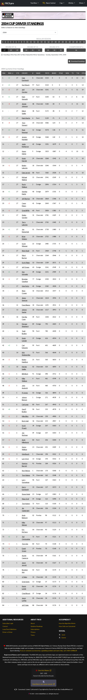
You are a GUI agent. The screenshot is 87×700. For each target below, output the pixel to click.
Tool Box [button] (33, 3)
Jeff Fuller (25, 605)
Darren (63, 638)
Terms (33, 635)
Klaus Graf (25, 499)
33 (48, 50)
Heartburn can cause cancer (42, 684)
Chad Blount (26, 593)
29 (17, 50)
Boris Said (25, 421)
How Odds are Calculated (67, 626)
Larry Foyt (25, 459)
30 (26, 50)
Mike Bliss (25, 416)
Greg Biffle (25, 210)
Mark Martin (26, 118)
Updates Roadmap (37, 626)
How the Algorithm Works (67, 623)
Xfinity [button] (71, 3)
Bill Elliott (25, 374)
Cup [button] (61, 3)
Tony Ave (25, 544)
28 (11, 50)
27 (4, 50)
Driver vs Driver (7, 632)
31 (33, 50)
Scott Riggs (26, 263)
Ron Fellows (26, 471)
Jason (63, 635)
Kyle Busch (25, 454)
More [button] (81, 3)
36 (76, 50)
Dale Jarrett (26, 173)
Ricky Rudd (25, 251)
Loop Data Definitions (9, 629)
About (33, 623)
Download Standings (78, 61)
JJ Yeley (24, 577)
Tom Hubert (26, 504)
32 (39, 50)
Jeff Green (25, 267)
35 (61, 50)
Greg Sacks (25, 582)
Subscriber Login (8, 623)
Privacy (33, 632)
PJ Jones (25, 393)
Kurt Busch (25, 85)
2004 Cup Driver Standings (22, 23)
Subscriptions (35, 629)
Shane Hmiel (26, 494)
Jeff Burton (26, 199)
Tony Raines (26, 475)
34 (54, 50)
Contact (5, 626)
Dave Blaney (26, 305)
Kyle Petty (25, 286)
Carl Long (25, 404)
